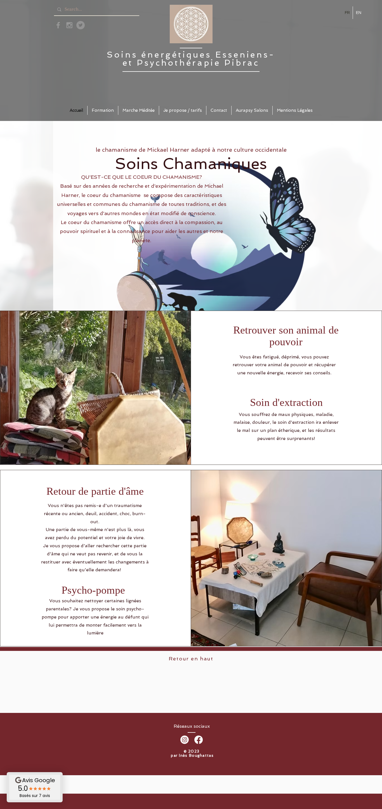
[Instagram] (184, 740)
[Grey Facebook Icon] (58, 25)
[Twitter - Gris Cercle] (80, 25)
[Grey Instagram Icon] (69, 25)
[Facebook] (198, 740)
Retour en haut (191, 659)
